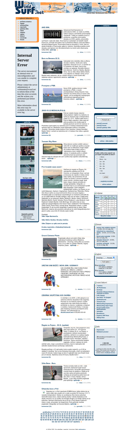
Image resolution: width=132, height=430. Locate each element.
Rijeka (97, 204)
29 (55, 414)
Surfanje (99, 290)
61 (76, 416)
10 (65, 412)
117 (71, 422)
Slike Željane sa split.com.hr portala (55, 223)
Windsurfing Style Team (105, 305)
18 (83, 412)
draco (80, 161)
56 (65, 416)
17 (81, 412)
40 (81, 414)
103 (70, 420)
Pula (96, 202)
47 (44, 416)
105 (76, 420)
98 (55, 420)
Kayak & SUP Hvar (103, 315)
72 (48, 418)
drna (81, 52)
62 (79, 416)
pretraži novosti (102, 123)
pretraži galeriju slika (104, 127)
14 (74, 412)
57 (67, 416)
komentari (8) (46, 135)
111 (53, 422)
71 (46, 418)
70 (44, 418)
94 (46, 420)
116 (68, 422)
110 (92, 420)
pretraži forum (101, 125)
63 (81, 416)
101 (63, 420)
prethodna (46, 412)
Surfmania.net (101, 299)
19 (86, 412)
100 (60, 420)
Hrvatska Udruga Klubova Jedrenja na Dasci (105, 292)
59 (72, 416)
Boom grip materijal (103, 236)
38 (76, 414)
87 (83, 418)
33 (65, 414)
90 (90, 418)
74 (53, 418)
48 (46, 416)
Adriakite (100, 311)
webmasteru (82, 429)
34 (67, 414)
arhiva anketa (106, 184)
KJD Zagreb (101, 295)
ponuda (101, 270)
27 (51, 414)
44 (90, 414)
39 (79, 414)
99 (57, 420)
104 (73, 420)
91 (92, 418)
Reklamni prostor (102, 332)
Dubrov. (97, 200)
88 (85, 418)
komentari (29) (46, 161)
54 (60, 416)
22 (93, 412)
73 (51, 418)
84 (76, 418)
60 (74, 416)
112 (56, 422)
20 (88, 412)
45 (92, 414)
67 (90, 416)
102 (66, 420)
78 (62, 418)
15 (76, 412)
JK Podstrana (101, 287)
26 (48, 414)
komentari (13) (46, 406)
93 (43, 420)
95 (48, 420)
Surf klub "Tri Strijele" (104, 297)
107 (82, 420)
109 (89, 420)
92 (41, 420)
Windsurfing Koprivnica (105, 303)
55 (62, 416)
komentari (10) (46, 52)
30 (58, 414)
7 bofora (99, 285)
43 (88, 414)
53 (58, 416)
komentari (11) (46, 319)
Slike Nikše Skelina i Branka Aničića (55, 220)
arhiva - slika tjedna (106, 141)
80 (67, 418)
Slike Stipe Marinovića (50, 216)
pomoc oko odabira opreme (106, 227)
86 (81, 418)
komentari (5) (46, 79)
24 (44, 414)
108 (86, 420)
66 (88, 416)
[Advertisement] (79, 18)
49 (48, 416)
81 (69, 418)
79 (65, 418)
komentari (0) (46, 259)
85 (79, 418)
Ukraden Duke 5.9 (103, 240)
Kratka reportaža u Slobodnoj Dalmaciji (56, 227)
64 (83, 416)
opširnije (53, 50)
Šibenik (97, 210)
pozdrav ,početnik (103, 243)
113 (59, 422)
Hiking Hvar (101, 317)
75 (55, 418)
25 (46, 414)
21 (90, 412)
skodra (80, 289)
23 (41, 414)
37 (74, 414)
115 (65, 422)
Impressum (100, 330)
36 (72, 414)
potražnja (102, 265)
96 (50, 420)
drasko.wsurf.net (67, 312)
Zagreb (97, 214)
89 (88, 418)
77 (60, 418)
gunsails (80, 135)
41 (83, 414)
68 (92, 416)
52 (55, 416)
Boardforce (100, 313)
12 (70, 412)
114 (62, 422)
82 (72, 418)
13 (72, 412)
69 (41, 418)
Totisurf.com (101, 301)
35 (69, 414)
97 (53, 420)
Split (96, 206)
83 (74, 418)
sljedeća (76, 422)
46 (41, 416)
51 (53, 416)
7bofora (79, 259)
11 (67, 412)
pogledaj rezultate (106, 181)
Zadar (96, 212)
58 (69, 416)
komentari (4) (46, 104)
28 (53, 414)
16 (79, 412)
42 (85, 414)
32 (62, 414)
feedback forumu (110, 352)
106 (79, 420)
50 (51, 416)
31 (60, 414)
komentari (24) (46, 229)
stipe (80, 382)
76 (58, 418)
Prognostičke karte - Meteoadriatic (103, 308)
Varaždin (97, 208)
